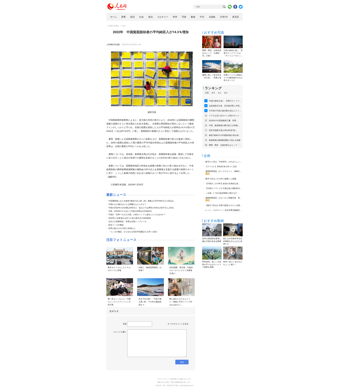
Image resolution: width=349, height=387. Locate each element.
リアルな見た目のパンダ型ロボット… (225, 115)
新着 (123, 16)
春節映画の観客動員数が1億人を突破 (224, 140)
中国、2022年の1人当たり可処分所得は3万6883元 (130, 211)
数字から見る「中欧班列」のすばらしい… (223, 161)
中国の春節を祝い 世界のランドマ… (225, 100)
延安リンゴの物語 (116, 224)
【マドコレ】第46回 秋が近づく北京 (221, 166)
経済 (132, 16)
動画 (193, 16)
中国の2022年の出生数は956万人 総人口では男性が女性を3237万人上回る (141, 207)
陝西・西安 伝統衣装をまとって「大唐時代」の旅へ (211, 53)
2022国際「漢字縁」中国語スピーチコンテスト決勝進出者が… (181, 270)
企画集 (212, 16)
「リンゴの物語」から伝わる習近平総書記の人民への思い (133, 231)
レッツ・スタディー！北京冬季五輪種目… (223, 210)
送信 (182, 362)
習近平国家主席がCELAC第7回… (223, 130)
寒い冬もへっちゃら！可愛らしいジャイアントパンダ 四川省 (120, 301)
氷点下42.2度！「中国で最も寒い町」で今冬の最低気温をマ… (150, 301)
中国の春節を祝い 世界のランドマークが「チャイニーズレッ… (233, 53)
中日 (202, 16)
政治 (150, 16)
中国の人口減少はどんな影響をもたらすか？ (127, 204)
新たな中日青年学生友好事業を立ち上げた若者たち (232, 241)
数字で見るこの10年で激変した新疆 (220, 178)
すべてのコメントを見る (178, 323)
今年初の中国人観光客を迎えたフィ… (225, 110)
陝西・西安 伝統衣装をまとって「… (225, 145)
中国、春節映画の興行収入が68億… (224, 125)
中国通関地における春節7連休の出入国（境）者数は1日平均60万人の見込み (141, 200)
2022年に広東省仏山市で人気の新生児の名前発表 (129, 218)
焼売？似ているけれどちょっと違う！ (232, 263)
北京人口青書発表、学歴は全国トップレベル (127, 221)
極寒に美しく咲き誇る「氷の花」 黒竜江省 (211, 76)
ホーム (113, 16)
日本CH (224, 16)
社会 (141, 16)
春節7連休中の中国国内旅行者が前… (224, 135)
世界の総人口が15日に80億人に (122, 228)
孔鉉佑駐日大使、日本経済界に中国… (225, 105)
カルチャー (162, 16)
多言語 (235, 16)
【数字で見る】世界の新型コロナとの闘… (223, 205)
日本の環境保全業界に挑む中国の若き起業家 (211, 239)
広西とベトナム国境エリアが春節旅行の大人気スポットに (233, 77)
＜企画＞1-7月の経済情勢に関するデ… (222, 193)
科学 (175, 16)
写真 (184, 16)
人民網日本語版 (113, 25)
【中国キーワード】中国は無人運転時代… (223, 188)
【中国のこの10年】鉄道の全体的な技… (222, 183)
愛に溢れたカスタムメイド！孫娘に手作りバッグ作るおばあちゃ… (180, 301)
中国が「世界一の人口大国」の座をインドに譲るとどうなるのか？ (137, 214)
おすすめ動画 (214, 220)
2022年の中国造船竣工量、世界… (223, 120)
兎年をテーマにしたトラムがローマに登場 (119, 269)
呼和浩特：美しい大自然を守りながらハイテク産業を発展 (211, 264)
